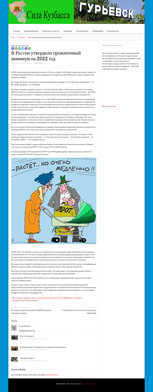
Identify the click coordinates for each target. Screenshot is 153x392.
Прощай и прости (27, 358)
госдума (19, 298)
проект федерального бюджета (70, 298)
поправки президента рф (47, 298)
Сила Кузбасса (24, 63)
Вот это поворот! (27, 336)
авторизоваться (52, 375)
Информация (98, 31)
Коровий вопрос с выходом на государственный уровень (43, 347)
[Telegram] (22, 48)
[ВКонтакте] (12, 48)
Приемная (67, 31)
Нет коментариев (36, 63)
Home (13, 37)
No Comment (43, 338)
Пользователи (113, 31)
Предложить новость (50, 31)
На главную (21, 37)
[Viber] (26, 48)
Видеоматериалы (31, 31)
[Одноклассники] (16, 48)
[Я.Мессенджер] (19, 48)
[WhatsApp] (29, 48)
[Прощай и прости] (14, 360)
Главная (16, 31)
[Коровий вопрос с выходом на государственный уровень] (14, 349)
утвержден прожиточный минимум (24, 300)
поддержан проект (30, 298)
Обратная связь (82, 31)
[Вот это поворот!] (14, 338)
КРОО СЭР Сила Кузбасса (89, 383)
